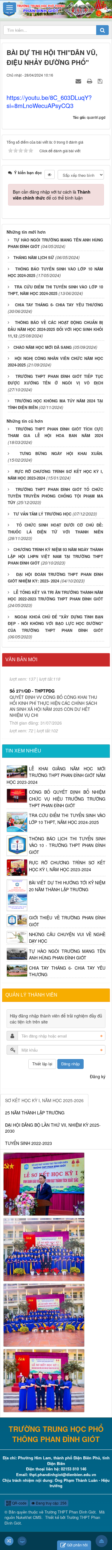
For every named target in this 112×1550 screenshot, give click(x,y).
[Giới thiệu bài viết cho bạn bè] (79, 81)
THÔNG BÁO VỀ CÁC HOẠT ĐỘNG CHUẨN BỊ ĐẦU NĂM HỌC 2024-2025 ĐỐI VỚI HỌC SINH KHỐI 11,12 (55, 329)
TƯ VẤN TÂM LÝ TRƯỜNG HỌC (42, 514)
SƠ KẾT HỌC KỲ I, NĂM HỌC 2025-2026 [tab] (44, 1100)
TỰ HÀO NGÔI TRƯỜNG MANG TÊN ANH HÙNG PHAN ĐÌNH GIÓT (67, 954)
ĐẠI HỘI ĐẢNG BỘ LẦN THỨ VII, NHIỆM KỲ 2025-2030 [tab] (53, 1128)
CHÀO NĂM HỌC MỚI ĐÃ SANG (42, 347)
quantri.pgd (96, 117)
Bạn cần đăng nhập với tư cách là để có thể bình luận (51, 195)
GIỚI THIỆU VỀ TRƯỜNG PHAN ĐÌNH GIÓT (67, 921)
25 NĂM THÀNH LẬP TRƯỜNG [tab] (35, 1113)
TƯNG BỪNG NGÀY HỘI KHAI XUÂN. (61, 453)
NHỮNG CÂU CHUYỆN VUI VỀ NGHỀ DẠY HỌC (67, 937)
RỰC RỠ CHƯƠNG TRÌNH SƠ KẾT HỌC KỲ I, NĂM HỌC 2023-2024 (67, 866)
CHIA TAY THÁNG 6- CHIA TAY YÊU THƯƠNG (59, 305)
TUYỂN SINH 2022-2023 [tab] (28, 1143)
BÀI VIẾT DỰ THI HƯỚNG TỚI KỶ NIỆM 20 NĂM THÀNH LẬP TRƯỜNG (67, 886)
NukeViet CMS (29, 1517)
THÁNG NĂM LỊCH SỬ (33, 257)
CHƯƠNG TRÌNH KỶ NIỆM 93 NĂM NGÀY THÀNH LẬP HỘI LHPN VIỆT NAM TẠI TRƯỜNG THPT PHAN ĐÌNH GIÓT (55, 556)
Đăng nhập (70, 1064)
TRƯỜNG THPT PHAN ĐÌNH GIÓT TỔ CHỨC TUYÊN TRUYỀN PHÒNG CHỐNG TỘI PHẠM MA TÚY (55, 496)
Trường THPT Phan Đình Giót (70, 1512)
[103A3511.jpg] (44, 1249)
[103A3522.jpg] (44, 1314)
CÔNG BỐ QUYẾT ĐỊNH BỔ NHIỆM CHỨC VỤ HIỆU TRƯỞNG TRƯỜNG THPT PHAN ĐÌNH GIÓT (67, 798)
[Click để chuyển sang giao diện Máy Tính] (22, 1541)
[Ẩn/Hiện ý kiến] (50, 174)
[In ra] (90, 81)
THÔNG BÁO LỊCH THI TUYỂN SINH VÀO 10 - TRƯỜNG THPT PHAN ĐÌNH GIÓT (67, 845)
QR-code (19, 1502)
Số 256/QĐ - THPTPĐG (32, 717)
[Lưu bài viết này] (101, 81)
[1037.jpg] (44, 1380)
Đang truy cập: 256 (51, 1502)
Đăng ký (97, 1076)
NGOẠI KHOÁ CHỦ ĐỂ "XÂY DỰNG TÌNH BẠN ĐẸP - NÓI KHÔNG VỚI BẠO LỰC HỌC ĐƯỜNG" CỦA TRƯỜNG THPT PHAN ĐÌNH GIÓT (55, 623)
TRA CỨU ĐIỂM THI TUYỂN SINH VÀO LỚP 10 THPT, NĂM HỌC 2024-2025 (67, 818)
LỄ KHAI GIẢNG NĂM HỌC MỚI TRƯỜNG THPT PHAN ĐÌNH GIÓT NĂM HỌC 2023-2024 (56, 775)
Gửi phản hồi (77, 1544)
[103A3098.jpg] (44, 1183)
